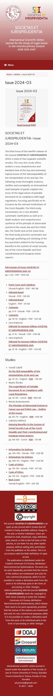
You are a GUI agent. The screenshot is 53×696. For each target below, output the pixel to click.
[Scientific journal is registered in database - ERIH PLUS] (25, 653)
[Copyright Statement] (25, 520)
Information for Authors (21, 449)
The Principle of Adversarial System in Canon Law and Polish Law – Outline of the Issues (28, 409)
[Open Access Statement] (25, 502)
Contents (13, 307)
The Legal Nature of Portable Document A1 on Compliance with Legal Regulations (26, 390)
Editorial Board (16, 292)
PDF (31, 378)
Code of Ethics (16, 464)
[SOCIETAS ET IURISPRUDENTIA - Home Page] (26, 13)
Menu (11, 64)
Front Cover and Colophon (22, 284)
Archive (17, 74)
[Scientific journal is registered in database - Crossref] (25, 644)
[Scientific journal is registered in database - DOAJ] (25, 635)
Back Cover (14, 479)
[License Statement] (25, 511)
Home (9, 74)
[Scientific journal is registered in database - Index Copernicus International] (25, 662)
